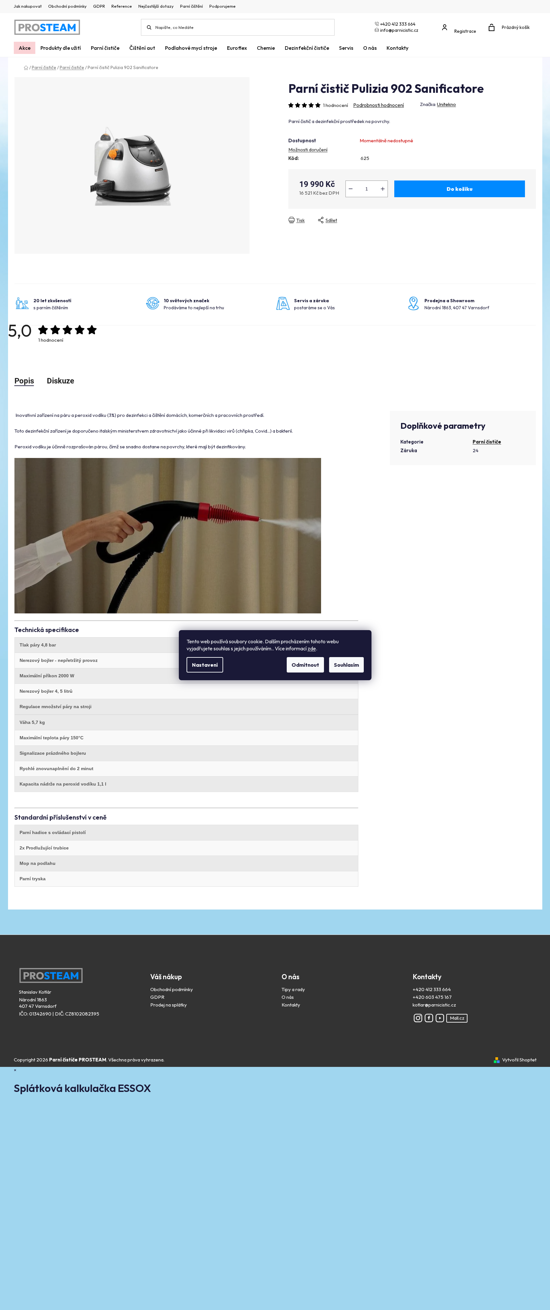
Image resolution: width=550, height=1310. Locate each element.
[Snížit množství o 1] (350, 189)
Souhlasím (346, 665)
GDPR (99, 6)
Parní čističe (487, 442)
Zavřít (399, 220)
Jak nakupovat (28, 6)
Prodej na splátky (168, 1005)
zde (312, 648)
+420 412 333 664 (432, 989)
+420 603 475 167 (432, 997)
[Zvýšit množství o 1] (383, 189)
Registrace (465, 31)
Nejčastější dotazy (156, 6)
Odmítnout (305, 665)
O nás (288, 997)
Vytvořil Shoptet (519, 1060)
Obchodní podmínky (67, 6)
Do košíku (460, 189)
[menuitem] (24, 48)
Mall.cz (457, 1018)
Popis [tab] (24, 380)
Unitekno (446, 104)
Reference (121, 6)
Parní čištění (191, 6)
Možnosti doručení (307, 149)
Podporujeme (222, 6)
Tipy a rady (293, 989)
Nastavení (205, 665)
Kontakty (291, 1005)
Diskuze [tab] (60, 380)
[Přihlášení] (460, 24)
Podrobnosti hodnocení (378, 105)
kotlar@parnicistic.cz (434, 1005)
